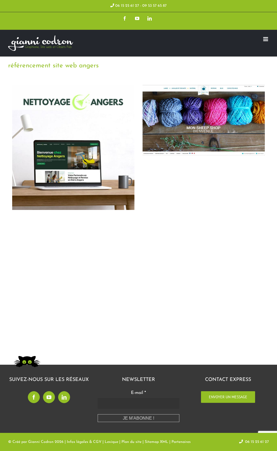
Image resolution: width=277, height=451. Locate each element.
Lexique (111, 442)
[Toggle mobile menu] (266, 39)
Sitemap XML (156, 442)
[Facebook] (34, 397)
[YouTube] (49, 397)
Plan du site (131, 442)
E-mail (138, 393)
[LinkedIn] (64, 397)
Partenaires (181, 442)
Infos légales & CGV (84, 442)
